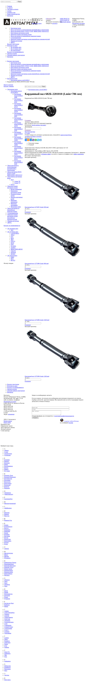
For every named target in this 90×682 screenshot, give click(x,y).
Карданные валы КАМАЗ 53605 (18, 143)
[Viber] (33, 140)
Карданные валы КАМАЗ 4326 (18, 129)
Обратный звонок (65, 22)
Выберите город (37, 23)
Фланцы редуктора (16, 75)
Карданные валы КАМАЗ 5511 (18, 148)
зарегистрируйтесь (66, 135)
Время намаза (8, 421)
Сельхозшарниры (16, 72)
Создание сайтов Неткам (71, 421)
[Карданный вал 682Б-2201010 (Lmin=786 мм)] (42, 119)
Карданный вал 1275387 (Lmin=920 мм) (37, 207)
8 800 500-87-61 (64, 18)
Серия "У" (17, 183)
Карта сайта (7, 422)
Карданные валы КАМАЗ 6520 (18, 162)
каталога (54, 23)
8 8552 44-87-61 (64, 20)
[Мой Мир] (31, 140)
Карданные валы (16, 62)
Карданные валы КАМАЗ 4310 (18, 100)
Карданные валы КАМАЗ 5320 (18, 133)
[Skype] (38, 140)
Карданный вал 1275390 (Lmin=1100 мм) (37, 376)
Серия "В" (17, 181)
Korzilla (71, 422)
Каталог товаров (9, 86)
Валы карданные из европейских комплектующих (26, 70)
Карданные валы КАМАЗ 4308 (18, 95)
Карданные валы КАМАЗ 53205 (18, 138)
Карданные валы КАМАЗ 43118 (18, 110)
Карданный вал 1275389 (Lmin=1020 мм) (37, 320)
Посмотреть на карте (78, 23)
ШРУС (13, 77)
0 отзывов (28, 120)
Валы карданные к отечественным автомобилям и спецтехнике (30, 64)
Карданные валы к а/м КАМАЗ (20, 80)
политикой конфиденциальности (64, 416)
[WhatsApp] (36, 140)
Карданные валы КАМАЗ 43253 (18, 119)
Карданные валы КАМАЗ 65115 (18, 157)
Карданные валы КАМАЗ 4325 (18, 114)
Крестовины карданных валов (20, 67)
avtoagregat (11, 414)
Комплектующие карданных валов (21, 69)
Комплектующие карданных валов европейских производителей (30, 74)
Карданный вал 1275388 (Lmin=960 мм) (37, 263)
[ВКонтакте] (26, 140)
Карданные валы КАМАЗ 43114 (18, 105)
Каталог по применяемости (12, 225)
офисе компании (79, 154)
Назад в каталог (8, 84)
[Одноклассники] (28, 140)
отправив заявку (46, 154)
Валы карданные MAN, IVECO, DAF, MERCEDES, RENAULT (30, 66)
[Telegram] (41, 140)
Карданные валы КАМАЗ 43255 (18, 124)
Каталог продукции (13, 61)
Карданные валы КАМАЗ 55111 (18, 152)
